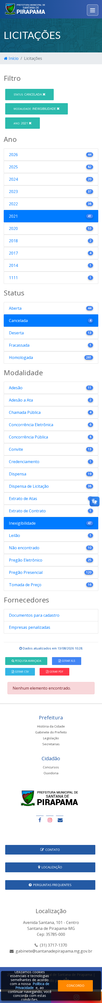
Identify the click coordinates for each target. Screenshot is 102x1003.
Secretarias (51, 744)
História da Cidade (51, 726)
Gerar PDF (56, 671)
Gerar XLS (68, 661)
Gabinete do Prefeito (51, 732)
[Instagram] (49, 820)
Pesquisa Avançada (27, 661)
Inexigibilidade (35, 108)
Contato (52, 849)
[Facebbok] (40, 820)
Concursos (51, 767)
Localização (51, 867)
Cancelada (28, 94)
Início (13, 58)
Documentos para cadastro (34, 615)
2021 (21, 123)
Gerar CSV (21, 671)
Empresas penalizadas (29, 627)
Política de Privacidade (32, 985)
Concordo (75, 985)
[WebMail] (59, 820)
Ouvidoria (51, 773)
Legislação (51, 738)
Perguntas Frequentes (52, 885)
